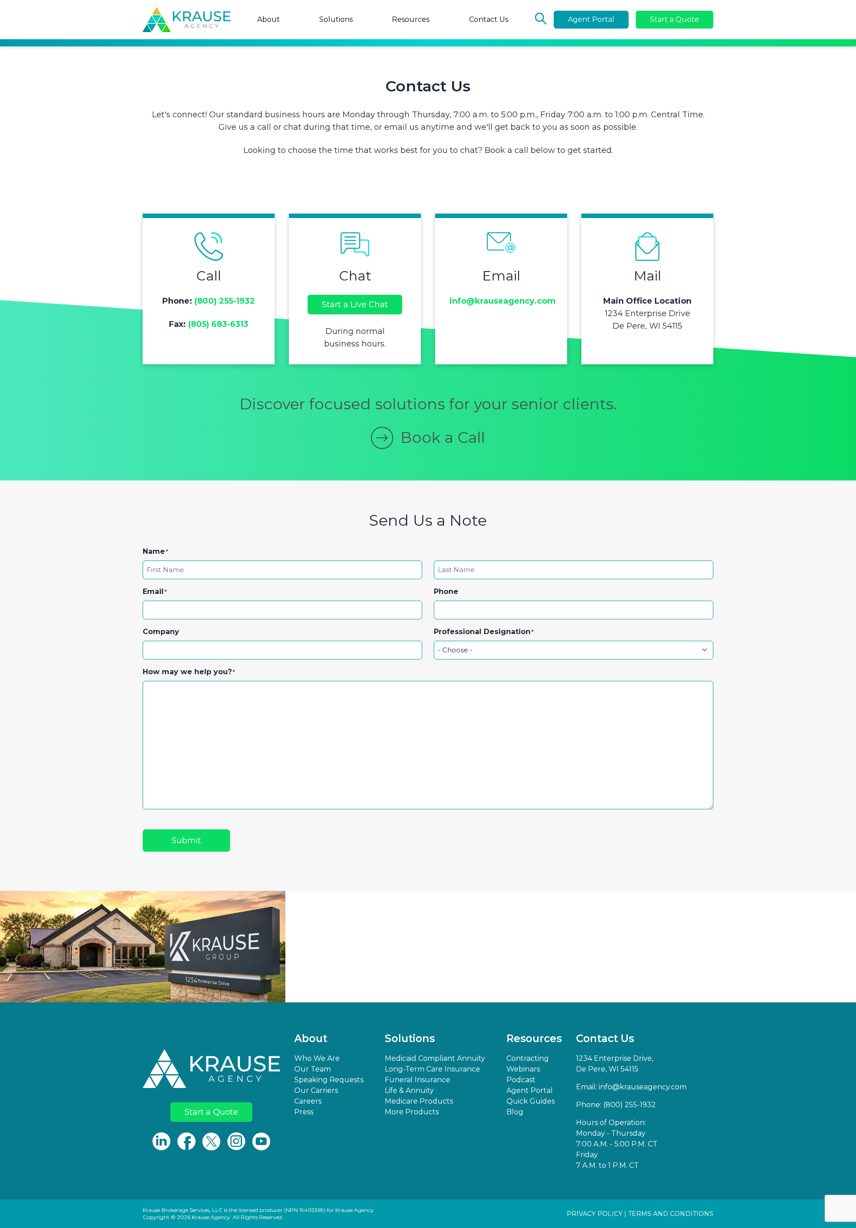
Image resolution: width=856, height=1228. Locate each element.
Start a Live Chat (355, 304)
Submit (186, 840)
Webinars (523, 1069)
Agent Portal (591, 19)
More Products (412, 1112)
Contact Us (488, 19)
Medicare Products (419, 1101)
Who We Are (317, 1058)
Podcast (520, 1080)
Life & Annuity (409, 1090)
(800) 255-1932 (224, 301)
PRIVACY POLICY (594, 1214)
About (268, 19)
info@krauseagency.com (502, 301)
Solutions (336, 19)
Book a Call (442, 437)
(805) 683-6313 (218, 324)
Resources (410, 19)
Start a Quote (674, 19)
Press (303, 1112)
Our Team (312, 1069)
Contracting (527, 1058)
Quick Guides (530, 1101)
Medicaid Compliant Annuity (435, 1058)
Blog (514, 1112)
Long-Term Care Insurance (432, 1069)
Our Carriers (316, 1090)
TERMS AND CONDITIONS (670, 1214)
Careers (307, 1101)
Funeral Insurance (417, 1080)
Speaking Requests (328, 1080)
